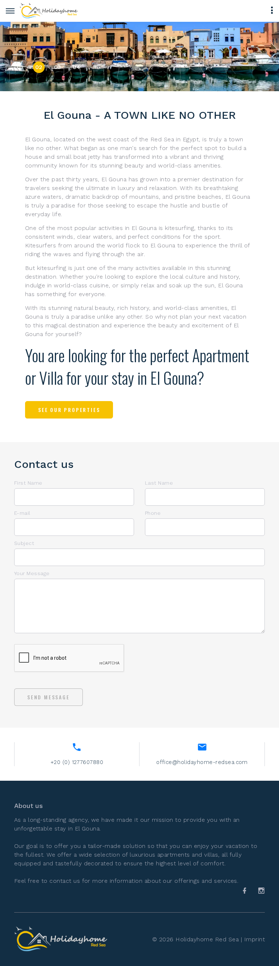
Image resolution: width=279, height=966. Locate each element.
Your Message (32, 573)
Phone (153, 513)
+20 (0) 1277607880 (77, 762)
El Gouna (87, 828)
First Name (28, 483)
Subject (24, 543)
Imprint (254, 939)
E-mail (22, 513)
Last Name (159, 483)
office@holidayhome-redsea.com (202, 762)
